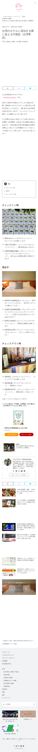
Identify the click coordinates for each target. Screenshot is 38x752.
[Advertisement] (19, 65)
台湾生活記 (6, 675)
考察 (3, 692)
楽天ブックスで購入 (26, 434)
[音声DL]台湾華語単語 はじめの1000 (16, 428)
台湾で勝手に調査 (8, 683)
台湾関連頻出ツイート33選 (9, 644)
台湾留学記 (6, 686)
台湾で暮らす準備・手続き (11, 672)
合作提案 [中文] (6, 664)
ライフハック (6, 698)
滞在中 (8, 191)
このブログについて (8, 655)
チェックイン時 (10, 188)
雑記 (3, 695)
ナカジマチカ (19, 748)
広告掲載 (4, 661)
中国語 (19, 41)
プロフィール (6, 652)
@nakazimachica (10, 97)
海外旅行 (4, 689)
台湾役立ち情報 (10, 41)
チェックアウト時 (11, 194)
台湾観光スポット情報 (9, 680)
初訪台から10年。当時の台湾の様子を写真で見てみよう (19, 641)
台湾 (3, 41)
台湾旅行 (25, 41)
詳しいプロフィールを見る (19, 475)
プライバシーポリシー (8, 658)
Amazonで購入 (11, 434)
